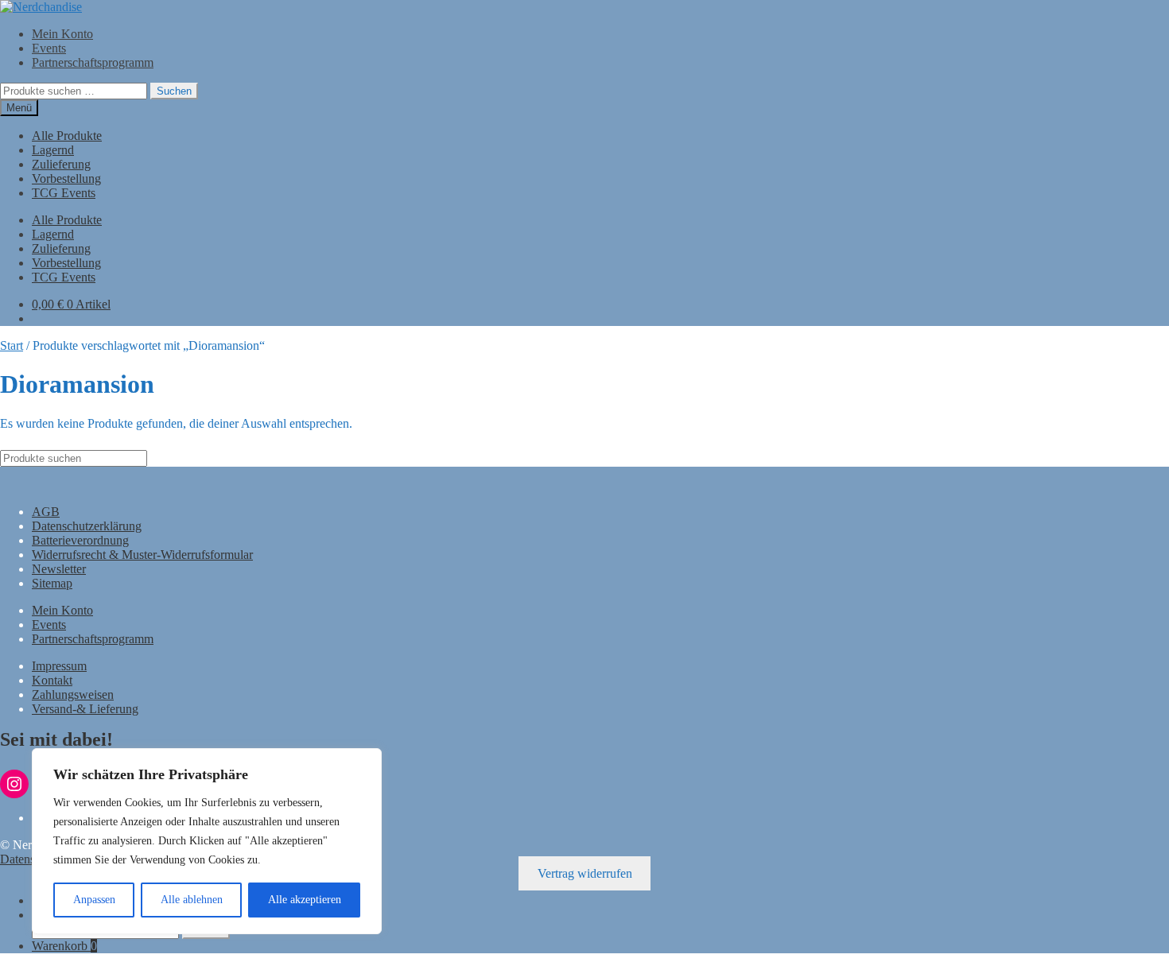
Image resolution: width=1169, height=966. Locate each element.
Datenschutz (31, 859)
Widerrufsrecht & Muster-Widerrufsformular (142, 554)
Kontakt (52, 680)
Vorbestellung (66, 178)
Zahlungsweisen (73, 694)
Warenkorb (64, 945)
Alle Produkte (67, 135)
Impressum (59, 666)
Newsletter (59, 569)
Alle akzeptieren (304, 900)
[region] (207, 841)
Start (11, 345)
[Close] (365, 761)
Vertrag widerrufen (585, 873)
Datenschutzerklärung (87, 526)
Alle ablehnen (192, 900)
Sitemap (52, 583)
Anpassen (94, 900)
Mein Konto (62, 34)
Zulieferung (61, 164)
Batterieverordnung (80, 540)
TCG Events (63, 193)
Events (49, 48)
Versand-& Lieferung (85, 709)
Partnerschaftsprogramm (92, 62)
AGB (46, 511)
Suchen (174, 91)
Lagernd (53, 150)
